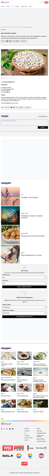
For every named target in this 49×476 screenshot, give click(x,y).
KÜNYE (38, 428)
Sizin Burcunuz (6, 275)
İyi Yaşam (17, 6)
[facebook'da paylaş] (2, 41)
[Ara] (41, 2)
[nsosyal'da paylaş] (7, 41)
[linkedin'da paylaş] (10, 41)
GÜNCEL (26, 440)
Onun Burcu (5, 280)
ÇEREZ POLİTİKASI (40, 439)
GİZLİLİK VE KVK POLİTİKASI (40, 436)
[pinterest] (12, 429)
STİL (25, 433)
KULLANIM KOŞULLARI (41, 433)
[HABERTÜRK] (46, 2)
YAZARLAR (26, 428)
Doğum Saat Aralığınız (8, 310)
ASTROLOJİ (26, 431)
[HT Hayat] (24, 423)
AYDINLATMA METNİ (41, 441)
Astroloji (8, 6)
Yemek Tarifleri (13, 27)
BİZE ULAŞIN (39, 431)
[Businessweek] (8, 455)
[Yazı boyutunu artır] (20, 41)
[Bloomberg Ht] (41, 448)
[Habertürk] (8, 448)
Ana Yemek (19, 27)
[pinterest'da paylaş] (17, 41)
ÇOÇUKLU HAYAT (28, 437)
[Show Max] (41, 455)
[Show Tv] (19, 455)
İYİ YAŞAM (26, 435)
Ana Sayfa (3, 27)
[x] (4, 429)
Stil (12, 6)
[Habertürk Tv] (19, 448)
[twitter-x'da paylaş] (5, 41)
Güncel (30, 6)
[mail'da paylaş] (15, 41)
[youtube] (9, 429)
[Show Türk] (30, 455)
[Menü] (43, 2)
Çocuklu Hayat (24, 6)
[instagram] (7, 429)
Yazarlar (2, 6)
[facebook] (1, 429)
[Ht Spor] (30, 448)
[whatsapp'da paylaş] (12, 41)
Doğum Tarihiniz (6, 304)
